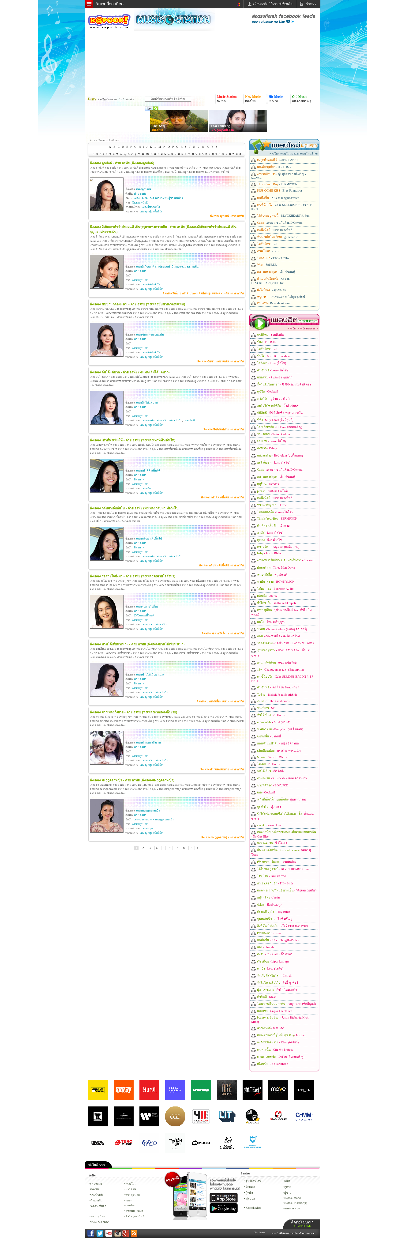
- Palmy (266, 448)
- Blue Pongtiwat (279, 190)
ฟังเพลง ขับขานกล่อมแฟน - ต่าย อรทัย (220, 361)
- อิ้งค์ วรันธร (277, 406)
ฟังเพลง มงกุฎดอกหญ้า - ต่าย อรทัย (222, 837)
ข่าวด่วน (130, 1189)
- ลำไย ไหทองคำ (276, 990)
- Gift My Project (274, 1049)
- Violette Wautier (272, 757)
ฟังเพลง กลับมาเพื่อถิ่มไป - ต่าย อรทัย (221, 565)
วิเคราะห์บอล (98, 1206)
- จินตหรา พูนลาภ (274, 377)
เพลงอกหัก (148, 420)
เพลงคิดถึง (190, 420)
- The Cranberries (272, 701)
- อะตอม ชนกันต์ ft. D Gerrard (279, 222)
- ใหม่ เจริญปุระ (270, 622)
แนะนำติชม (278, 1233)
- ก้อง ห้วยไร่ (269, 540)
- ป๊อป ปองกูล (269, 904)
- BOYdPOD (272, 785)
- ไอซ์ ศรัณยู (274, 919)
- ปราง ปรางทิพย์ (274, 230)
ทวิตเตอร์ (190, 1168)
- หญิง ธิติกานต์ (277, 743)
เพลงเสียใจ (175, 420)
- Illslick (274, 975)
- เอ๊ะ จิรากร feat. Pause (282, 926)
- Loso (268, 933)
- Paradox (267, 484)
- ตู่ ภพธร (268, 806)
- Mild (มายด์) (273, 722)
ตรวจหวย (96, 1183)
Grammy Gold (140, 202)
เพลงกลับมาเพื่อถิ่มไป (149, 538)
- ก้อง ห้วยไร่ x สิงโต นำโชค (278, 636)
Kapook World (292, 1198)
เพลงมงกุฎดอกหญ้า (148, 810)
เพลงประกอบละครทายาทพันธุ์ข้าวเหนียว (158, 198)
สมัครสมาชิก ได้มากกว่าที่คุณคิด (272, 3)
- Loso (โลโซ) (271, 363)
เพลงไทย (157, 130)
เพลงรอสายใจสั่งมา (148, 606)
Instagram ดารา (214, 1168)
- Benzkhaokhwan (273, 303)
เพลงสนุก (147, 828)
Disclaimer (260, 1232)
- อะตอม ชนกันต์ (272, 491)
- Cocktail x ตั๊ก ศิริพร (274, 954)
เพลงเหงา (148, 624)
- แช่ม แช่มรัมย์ (276, 662)
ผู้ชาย (287, 1192)
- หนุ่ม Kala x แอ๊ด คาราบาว (281, 778)
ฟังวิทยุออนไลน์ (134, 1216)
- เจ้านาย (273, 525)
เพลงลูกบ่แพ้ (143, 189)
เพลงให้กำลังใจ (151, 207)
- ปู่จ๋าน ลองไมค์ (273, 398)
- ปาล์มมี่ (268, 736)
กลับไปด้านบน (96, 1164)
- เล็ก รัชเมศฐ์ (276, 271)
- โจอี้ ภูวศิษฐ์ (277, 982)
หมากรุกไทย (284, 1168)
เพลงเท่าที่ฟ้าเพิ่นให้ (148, 470)
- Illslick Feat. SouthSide (276, 694)
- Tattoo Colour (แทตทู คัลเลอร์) (281, 629)
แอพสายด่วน (292, 1208)
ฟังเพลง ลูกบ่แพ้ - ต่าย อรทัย (227, 216)
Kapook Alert (253, 1207)
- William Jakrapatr (276, 603)
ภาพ (120, 1168)
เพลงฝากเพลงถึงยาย (148, 742)
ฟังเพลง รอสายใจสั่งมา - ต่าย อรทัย (222, 633)
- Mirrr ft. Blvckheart (274, 356)
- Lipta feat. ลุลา (273, 961)
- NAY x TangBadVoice (277, 198)
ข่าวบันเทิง (96, 1194)
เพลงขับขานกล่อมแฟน (150, 334)
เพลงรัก (146, 488)
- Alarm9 (267, 596)
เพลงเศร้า (162, 420)
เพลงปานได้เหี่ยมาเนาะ (150, 674)
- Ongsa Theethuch (274, 1011)
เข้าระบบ (310, 3)
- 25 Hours (270, 715)
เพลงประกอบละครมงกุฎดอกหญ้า (154, 819)
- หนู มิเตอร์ (272, 574)
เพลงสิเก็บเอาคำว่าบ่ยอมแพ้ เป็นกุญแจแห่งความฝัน (167, 266)
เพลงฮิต (95, 1189)
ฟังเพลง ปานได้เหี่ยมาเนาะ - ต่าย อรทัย (220, 701)
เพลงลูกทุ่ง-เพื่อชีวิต (222, 130)
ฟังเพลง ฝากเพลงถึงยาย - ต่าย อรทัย (222, 769)
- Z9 (266, 244)
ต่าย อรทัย (140, 193)
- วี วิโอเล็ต (271, 843)
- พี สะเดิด (270, 1028)
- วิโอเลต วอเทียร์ (286, 890)
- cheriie (268, 251)
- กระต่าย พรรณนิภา (279, 750)
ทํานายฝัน (96, 1200)
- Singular (265, 947)
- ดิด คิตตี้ (270, 771)
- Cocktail (267, 391)
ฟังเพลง (250, 1187)
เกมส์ (287, 1181)
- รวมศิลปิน (270, 334)
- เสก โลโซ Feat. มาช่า (277, 687)
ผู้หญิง (249, 1192)
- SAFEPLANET (277, 160)
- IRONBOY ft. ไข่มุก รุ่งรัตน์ (280, 296)
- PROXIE (266, 342)
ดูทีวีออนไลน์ (253, 1181)
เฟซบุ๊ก (167, 1168)
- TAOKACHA (272, 258)
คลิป (97, 1168)
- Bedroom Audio (275, 588)
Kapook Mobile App (295, 1202)
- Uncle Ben (273, 167)
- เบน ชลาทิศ (271, 876)
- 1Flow (271, 505)
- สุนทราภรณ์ (281, 799)
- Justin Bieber (269, 553)
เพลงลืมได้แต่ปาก (147, 402)
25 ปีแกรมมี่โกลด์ (144, 615)
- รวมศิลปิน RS (278, 862)
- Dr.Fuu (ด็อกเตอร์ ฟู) (279, 427)
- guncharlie (277, 237)
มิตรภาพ (139, 479)
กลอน (237, 1168)
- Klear (266, 997)
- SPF (266, 708)
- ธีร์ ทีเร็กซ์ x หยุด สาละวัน (279, 413)
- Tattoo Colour (273, 434)
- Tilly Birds (274, 883)
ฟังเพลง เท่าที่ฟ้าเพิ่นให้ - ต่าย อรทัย (222, 497)
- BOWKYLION (275, 581)
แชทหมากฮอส (261, 1168)
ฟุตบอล (250, 1198)
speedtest (130, 1205)
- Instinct (281, 1035)
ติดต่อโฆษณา (302, 1223)
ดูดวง (287, 1187)
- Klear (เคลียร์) (277, 1042)
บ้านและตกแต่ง (99, 1222)
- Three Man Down (275, 567)
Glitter (307, 1168)
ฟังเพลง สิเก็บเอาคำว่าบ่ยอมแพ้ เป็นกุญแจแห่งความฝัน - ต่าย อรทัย (203, 293)
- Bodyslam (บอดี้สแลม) (279, 455)
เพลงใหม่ (130, 1183)
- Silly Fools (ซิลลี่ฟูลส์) (274, 420)
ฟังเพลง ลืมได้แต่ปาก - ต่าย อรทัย (223, 429)
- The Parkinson (272, 1063)
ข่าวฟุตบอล (132, 1194)
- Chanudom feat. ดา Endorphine (280, 669)
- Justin (268, 897)
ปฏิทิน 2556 (143, 1168)
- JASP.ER (266, 264)
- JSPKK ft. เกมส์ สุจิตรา (283, 384)
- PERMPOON (276, 184)
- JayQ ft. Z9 (271, 289)
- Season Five (269, 825)
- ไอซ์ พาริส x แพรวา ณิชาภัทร (285, 643)
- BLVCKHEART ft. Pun (283, 215)
